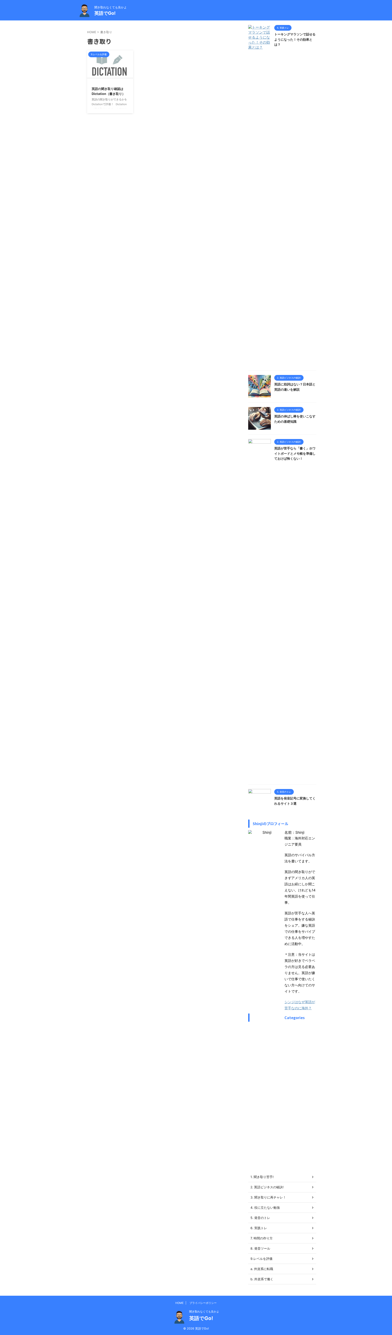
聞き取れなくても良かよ (204, 1311)
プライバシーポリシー (203, 1303)
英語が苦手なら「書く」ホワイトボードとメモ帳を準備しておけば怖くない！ (295, 453)
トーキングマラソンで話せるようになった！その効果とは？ (295, 39)
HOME (179, 1303)
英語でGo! (104, 13)
